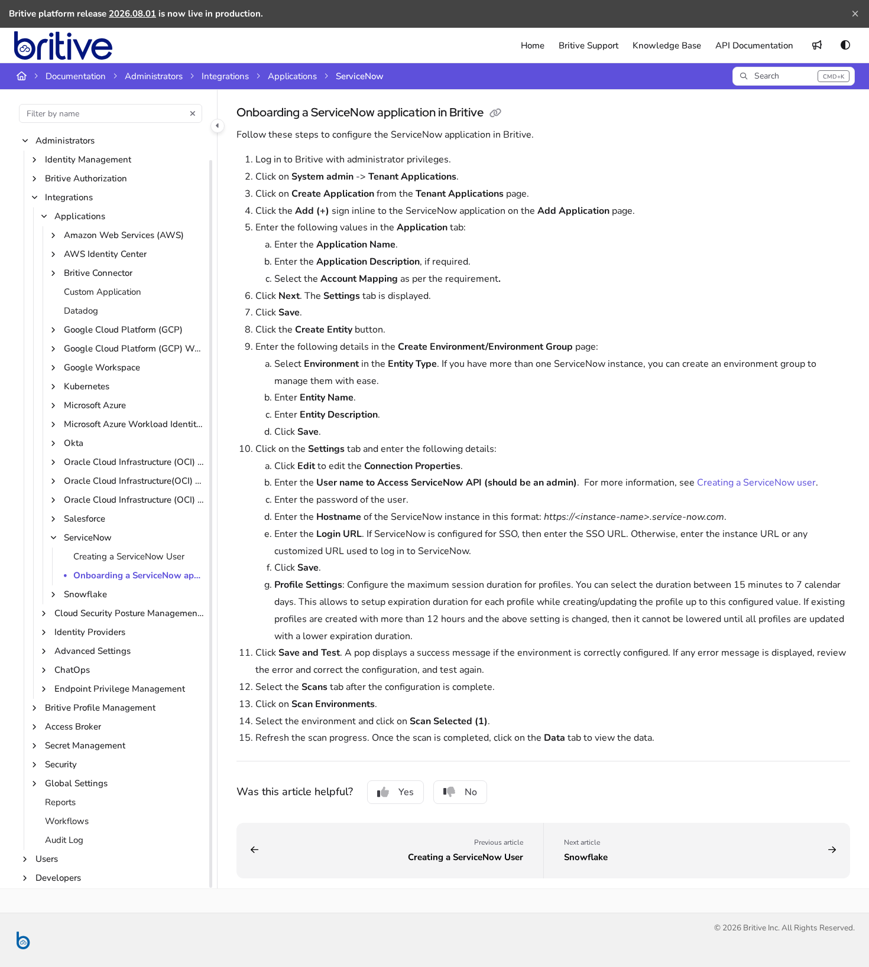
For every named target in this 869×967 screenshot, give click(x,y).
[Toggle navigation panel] (217, 126)
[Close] (855, 14)
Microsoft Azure (95, 406)
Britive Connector (98, 273)
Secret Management (85, 746)
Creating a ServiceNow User (128, 557)
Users (46, 859)
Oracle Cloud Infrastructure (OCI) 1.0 (134, 462)
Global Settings (76, 784)
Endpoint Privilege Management (119, 689)
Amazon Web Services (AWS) (124, 236)
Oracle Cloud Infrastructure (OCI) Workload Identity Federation (134, 500)
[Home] (63, 45)
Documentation (76, 76)
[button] (793, 76)
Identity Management (88, 160)
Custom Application (102, 292)
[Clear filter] (192, 113)
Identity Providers (89, 633)
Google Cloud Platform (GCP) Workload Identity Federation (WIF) (134, 349)
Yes (406, 792)
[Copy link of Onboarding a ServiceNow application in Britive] (495, 113)
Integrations (225, 76)
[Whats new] (817, 45)
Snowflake (85, 595)
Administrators (154, 76)
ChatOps (72, 670)
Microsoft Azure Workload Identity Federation (134, 425)
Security (61, 765)
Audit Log (64, 840)
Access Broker (73, 727)
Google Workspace (102, 368)
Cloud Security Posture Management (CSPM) (129, 614)
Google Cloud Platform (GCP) (123, 330)
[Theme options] (845, 45)
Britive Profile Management (100, 708)
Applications (292, 76)
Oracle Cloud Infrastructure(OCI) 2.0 (134, 481)
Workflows (67, 822)
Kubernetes (86, 387)
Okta (73, 444)
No (471, 792)
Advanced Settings (92, 651)
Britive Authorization (86, 179)
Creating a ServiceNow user (755, 482)
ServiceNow (360, 76)
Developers (58, 878)
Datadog (81, 311)
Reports (60, 803)
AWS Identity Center (105, 255)
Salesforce (84, 519)
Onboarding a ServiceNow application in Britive (139, 576)
